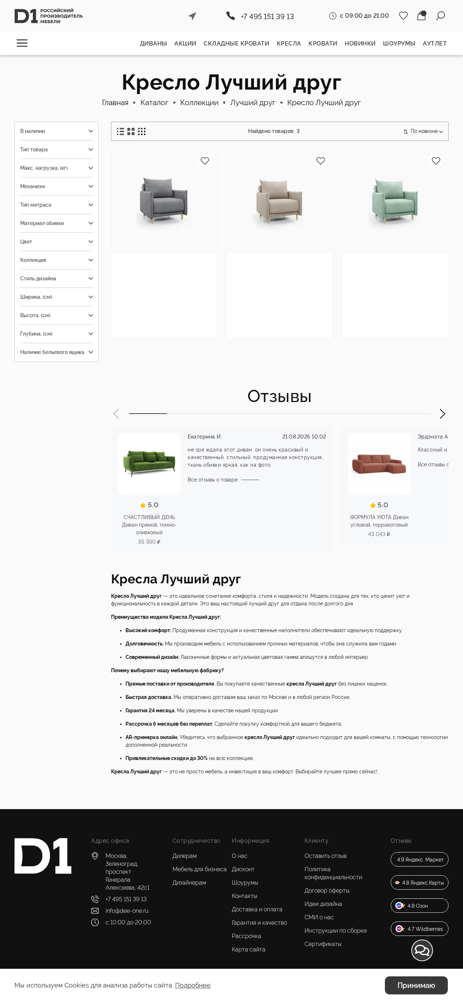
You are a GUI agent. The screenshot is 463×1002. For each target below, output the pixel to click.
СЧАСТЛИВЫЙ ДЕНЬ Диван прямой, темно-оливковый (149, 524)
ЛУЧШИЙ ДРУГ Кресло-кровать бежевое (276, 268)
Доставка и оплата (257, 909)
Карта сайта (249, 949)
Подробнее (193, 985)
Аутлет (435, 43)
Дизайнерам (189, 882)
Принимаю (416, 985)
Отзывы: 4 (168, 302)
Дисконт (243, 869)
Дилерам (185, 855)
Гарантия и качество (259, 922)
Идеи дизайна (323, 903)
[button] (116, 414)
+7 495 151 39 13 (267, 16)
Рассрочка (246, 936)
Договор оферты (327, 890)
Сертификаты (323, 944)
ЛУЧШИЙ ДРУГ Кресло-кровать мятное (391, 268)
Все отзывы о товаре (213, 480)
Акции (185, 43)
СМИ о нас (319, 917)
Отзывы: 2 (399, 302)
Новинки (360, 43)
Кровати (323, 43)
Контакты (244, 896)
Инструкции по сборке (336, 930)
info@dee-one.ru (127, 910)
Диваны (153, 43)
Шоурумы (399, 43)
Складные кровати (236, 43)
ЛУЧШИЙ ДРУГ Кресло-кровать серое (160, 268)
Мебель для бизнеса (200, 869)
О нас (239, 855)
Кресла (289, 43)
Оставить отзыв (326, 855)
